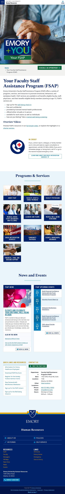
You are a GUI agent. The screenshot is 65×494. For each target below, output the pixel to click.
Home (7, 68)
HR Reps (6, 460)
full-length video (32, 126)
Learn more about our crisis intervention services (45, 156)
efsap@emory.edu (47, 390)
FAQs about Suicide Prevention (48, 325)
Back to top (32, 492)
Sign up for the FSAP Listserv (14, 388)
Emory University (36, 488)
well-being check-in (24, 105)
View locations (45, 383)
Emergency (37, 457)
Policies (40, 438)
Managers (6, 457)
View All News (23, 349)
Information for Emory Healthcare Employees (12, 368)
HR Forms (11, 442)
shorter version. (9, 128)
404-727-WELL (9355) (47, 388)
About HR (11, 438)
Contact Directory (12, 480)
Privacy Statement (49, 490)
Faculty (5, 454)
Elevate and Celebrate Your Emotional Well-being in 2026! (17, 312)
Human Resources (11, 3)
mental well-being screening (37, 117)
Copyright (40, 490)
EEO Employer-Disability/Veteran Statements (23, 490)
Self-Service (41, 442)
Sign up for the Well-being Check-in (13, 393)
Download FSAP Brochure (13, 373)
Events (5, 467)
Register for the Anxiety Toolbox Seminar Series (12, 378)
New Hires (6, 462)
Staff (4, 452)
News (5, 465)
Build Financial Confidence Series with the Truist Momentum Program (50, 293)
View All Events (53, 333)
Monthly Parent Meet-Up (50, 300)
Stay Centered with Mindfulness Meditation (12, 383)
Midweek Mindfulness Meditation (49, 309)
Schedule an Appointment (48, 68)
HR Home (37, 452)
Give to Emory (38, 460)
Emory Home (38, 454)
